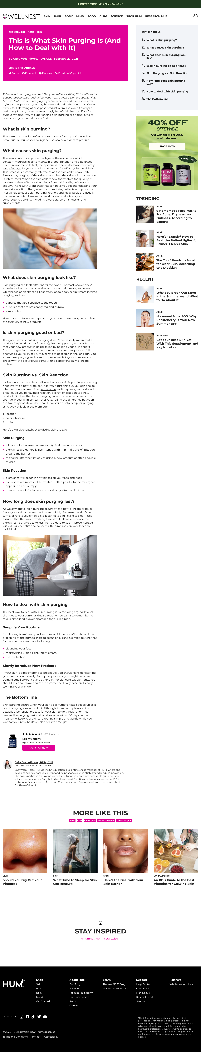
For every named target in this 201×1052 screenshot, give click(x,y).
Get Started (43, 1001)
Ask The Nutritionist (114, 988)
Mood (39, 997)
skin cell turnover (72, 172)
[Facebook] (27, 1017)
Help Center (143, 984)
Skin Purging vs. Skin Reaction (167, 73)
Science (117, 16)
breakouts (90, 821)
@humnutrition (91, 938)
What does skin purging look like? (166, 56)
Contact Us (142, 988)
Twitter (16, 73)
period (34, 715)
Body (69, 16)
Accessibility (51, 1036)
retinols (53, 192)
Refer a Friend (144, 997)
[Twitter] (39, 1016)
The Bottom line (157, 99)
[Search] (195, 16)
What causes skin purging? (165, 47)
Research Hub (156, 16)
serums (65, 199)
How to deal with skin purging (167, 91)
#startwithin (112, 938)
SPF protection (15, 657)
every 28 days (12, 168)
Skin (47, 16)
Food (92, 16)
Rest (89, 515)
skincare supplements (74, 679)
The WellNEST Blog (114, 984)
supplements (11, 203)
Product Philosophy (81, 992)
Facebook (31, 73)
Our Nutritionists (79, 997)
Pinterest (47, 73)
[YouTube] (45, 1016)
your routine (48, 389)
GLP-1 (103, 16)
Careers (73, 1005)
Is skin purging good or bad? (166, 66)
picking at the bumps (20, 637)
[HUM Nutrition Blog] (100, 4)
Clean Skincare (106, 821)
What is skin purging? (161, 40)
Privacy (36, 1036)
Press (72, 1001)
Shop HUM (134, 16)
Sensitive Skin (124, 821)
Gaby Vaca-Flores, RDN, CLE (32, 58)
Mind (80, 16)
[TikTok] (33, 1017)
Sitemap (141, 1001)
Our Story (75, 984)
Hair (57, 16)
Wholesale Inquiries (181, 984)
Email (61, 73)
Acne (31, 32)
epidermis (67, 158)
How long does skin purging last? (165, 82)
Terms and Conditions (16, 1036)
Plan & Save (143, 992)
